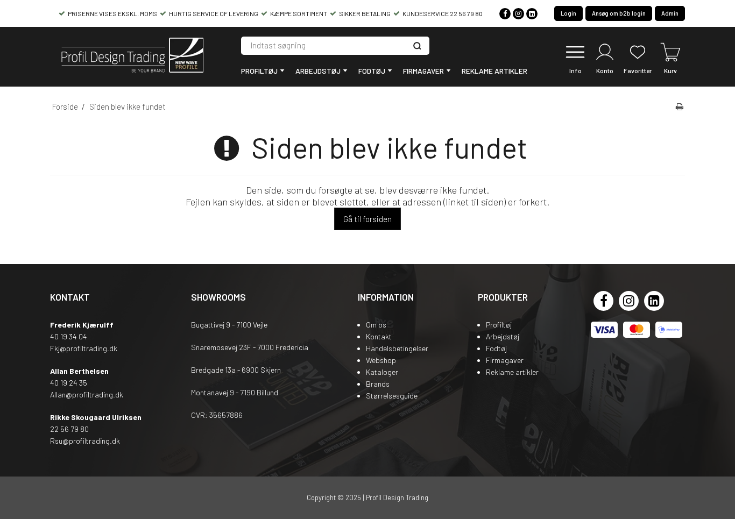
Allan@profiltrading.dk (86, 394)
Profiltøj (259, 70)
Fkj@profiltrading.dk (83, 348)
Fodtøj (371, 70)
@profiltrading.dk (91, 440)
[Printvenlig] (679, 106)
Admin (670, 13)
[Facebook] (505, 13)
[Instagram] (518, 13)
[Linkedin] (532, 13)
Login (568, 13)
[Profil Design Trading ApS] (130, 57)
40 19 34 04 (68, 336)
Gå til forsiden (367, 219)
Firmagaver (423, 70)
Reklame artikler (494, 70)
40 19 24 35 (68, 382)
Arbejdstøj (318, 70)
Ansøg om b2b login (619, 13)
